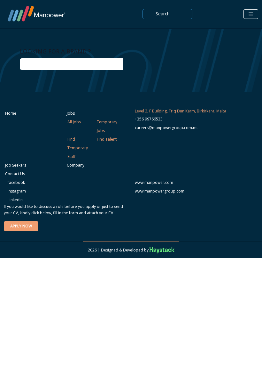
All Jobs (74, 122)
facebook (16, 182)
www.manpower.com (154, 182)
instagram (16, 191)
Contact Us (15, 174)
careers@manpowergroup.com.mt (166, 127)
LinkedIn (15, 199)
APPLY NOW (21, 226)
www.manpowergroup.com (159, 191)
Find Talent (107, 139)
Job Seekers (15, 165)
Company (75, 165)
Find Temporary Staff (77, 147)
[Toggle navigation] (250, 14)
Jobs (71, 113)
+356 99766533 (149, 119)
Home (10, 113)
